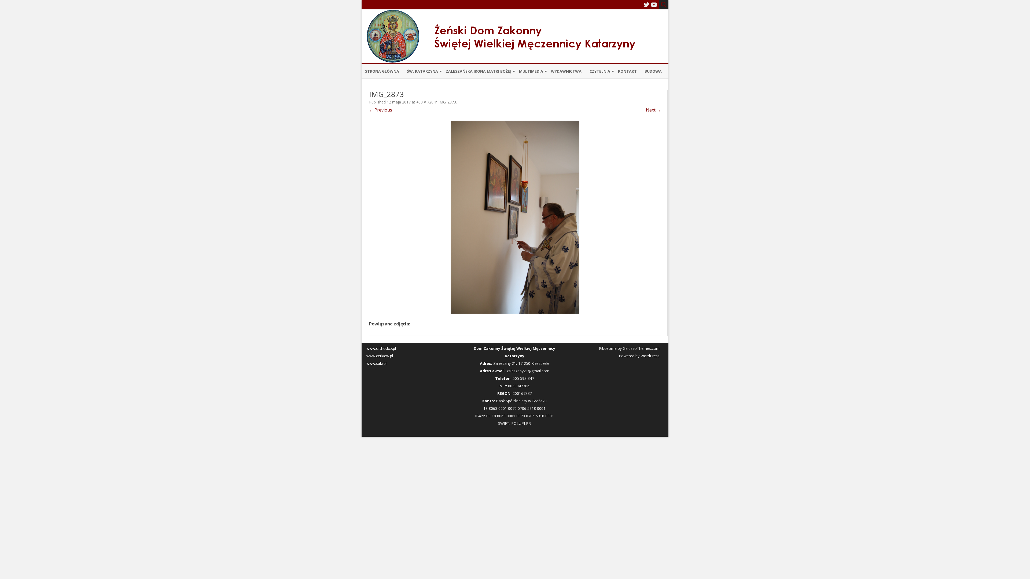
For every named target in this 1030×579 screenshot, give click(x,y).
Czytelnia (600, 71)
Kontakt (627, 71)
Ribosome (608, 348)
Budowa (653, 71)
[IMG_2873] (515, 217)
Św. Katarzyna (422, 71)
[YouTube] (654, 4)
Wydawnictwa (566, 71)
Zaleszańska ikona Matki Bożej (478, 71)
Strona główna (382, 71)
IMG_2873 (447, 102)
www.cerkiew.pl (379, 355)
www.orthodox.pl (381, 348)
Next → (653, 110)
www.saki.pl (376, 363)
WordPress (649, 355)
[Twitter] (646, 4)
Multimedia (531, 71)
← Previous (380, 110)
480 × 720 (424, 102)
